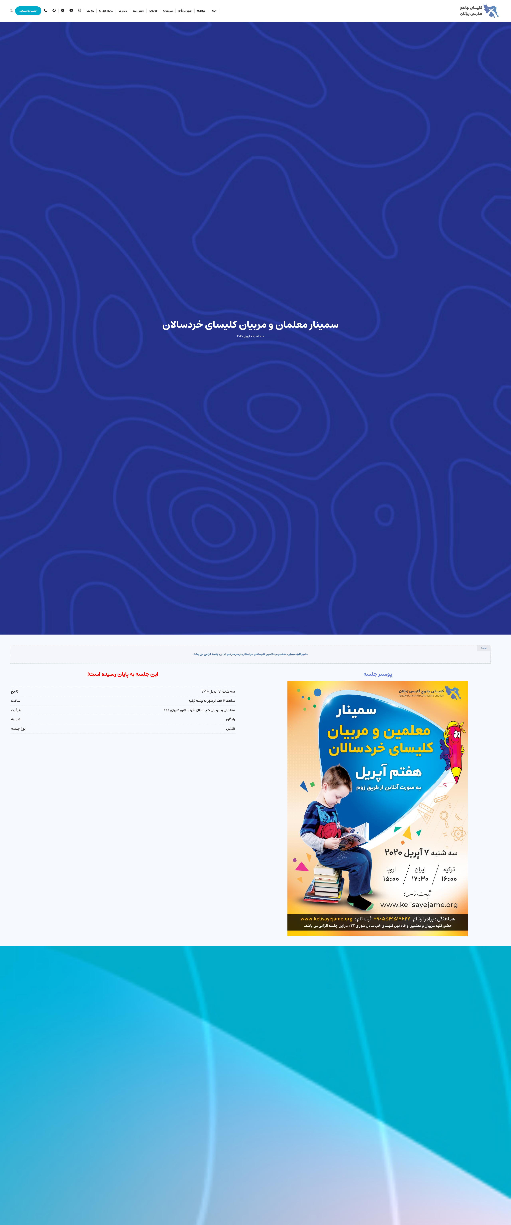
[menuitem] (214, 11)
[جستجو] (11, 11)
